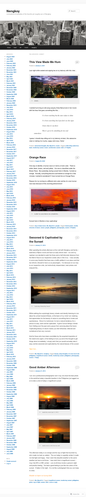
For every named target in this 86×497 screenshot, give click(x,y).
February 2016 (11, 198)
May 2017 (9, 165)
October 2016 (11, 180)
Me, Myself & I (51, 146)
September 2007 (12, 420)
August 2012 (10, 290)
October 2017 (11, 154)
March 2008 (10, 407)
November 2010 (11, 337)
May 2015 (9, 218)
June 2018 (10, 136)
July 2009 (10, 372)
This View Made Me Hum (45, 62)
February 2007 (11, 436)
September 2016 (12, 182)
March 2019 (10, 116)
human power (69, 226)
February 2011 (11, 330)
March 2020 (10, 99)
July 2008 (10, 398)
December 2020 (11, 88)
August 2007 (10, 423)
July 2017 (10, 160)
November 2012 (11, 284)
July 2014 (10, 240)
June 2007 (10, 427)
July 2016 (10, 187)
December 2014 (11, 229)
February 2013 (11, 277)
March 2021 (10, 81)
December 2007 (11, 414)
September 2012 (12, 288)
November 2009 (11, 363)
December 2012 (11, 282)
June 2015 (10, 215)
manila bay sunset (38, 148)
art (20, 47)
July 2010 (10, 346)
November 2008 (11, 390)
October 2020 (11, 92)
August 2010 (10, 343)
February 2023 (11, 63)
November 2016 (11, 178)
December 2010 (11, 334)
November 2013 (11, 257)
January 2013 (11, 279)
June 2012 (10, 295)
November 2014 (11, 231)
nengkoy (34, 47)
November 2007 (11, 416)
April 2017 (10, 167)
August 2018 (10, 132)
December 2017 (11, 149)
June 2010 (10, 348)
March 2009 (10, 381)
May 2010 (9, 350)
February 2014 (11, 251)
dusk (30, 148)
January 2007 (11, 438)
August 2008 (10, 396)
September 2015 (12, 209)
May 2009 (9, 376)
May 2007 (9, 429)
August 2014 (10, 237)
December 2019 (11, 105)
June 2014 (10, 242)
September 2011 (12, 315)
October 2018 (11, 127)
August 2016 (10, 185)
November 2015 (11, 204)
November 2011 (11, 310)
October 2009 (11, 365)
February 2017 (11, 171)
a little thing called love (72, 146)
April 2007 (10, 432)
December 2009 (11, 361)
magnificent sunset (42, 356)
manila (76, 226)
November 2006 (11, 442)
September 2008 (12, 394)
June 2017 (10, 162)
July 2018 (10, 134)
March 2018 (10, 143)
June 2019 (10, 110)
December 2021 (11, 70)
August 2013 (10, 264)
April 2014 (10, 246)
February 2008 (11, 409)
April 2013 (10, 273)
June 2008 (10, 401)
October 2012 (11, 286)
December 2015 (11, 202)
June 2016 (10, 189)
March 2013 (10, 275)
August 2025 (10, 57)
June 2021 (10, 74)
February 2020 (11, 101)
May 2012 (9, 297)
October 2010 (11, 339)
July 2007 (10, 425)
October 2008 (11, 392)
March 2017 (10, 169)
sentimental (52, 148)
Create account (11, 461)
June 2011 (10, 321)
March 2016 (10, 196)
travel (8, 47)
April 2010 (10, 352)
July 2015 (10, 213)
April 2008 (10, 405)
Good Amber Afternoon (44, 367)
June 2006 (10, 454)
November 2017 (11, 151)
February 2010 (11, 356)
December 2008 (11, 387)
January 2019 (11, 121)
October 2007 (11, 418)
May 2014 (9, 244)
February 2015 (11, 224)
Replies (68, 148)
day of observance (40, 226)
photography (60, 228)
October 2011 (11, 312)
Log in (9, 463)
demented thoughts (40, 146)
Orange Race (37, 157)
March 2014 (10, 248)
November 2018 (11, 125)
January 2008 (11, 412)
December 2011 (11, 308)
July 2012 (10, 293)
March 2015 (10, 222)
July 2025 (10, 59)
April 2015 (10, 220)
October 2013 (11, 260)
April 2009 (10, 379)
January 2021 (11, 85)
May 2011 (9, 323)
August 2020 (10, 96)
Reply (36, 357)
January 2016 (11, 200)
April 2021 (10, 79)
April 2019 (10, 114)
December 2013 (11, 255)
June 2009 (10, 374)
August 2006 (10, 449)
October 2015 (11, 207)
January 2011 (11, 332)
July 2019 (10, 107)
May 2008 (9, 403)
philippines (53, 228)
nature (43, 228)
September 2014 (12, 235)
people (58, 226)
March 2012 (10, 301)
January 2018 (11, 147)
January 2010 (11, 359)
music (26, 47)
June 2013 (10, 268)
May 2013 (9, 271)
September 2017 (12, 156)
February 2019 (11, 118)
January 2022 (11, 68)
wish (62, 148)
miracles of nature (34, 228)
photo (31, 482)
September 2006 (12, 447)
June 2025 (10, 61)
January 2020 (11, 103)
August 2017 (10, 158)
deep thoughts (63, 354)
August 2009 (10, 370)
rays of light (36, 482)
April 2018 (10, 140)
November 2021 (11, 72)
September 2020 (12, 94)
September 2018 (12, 129)
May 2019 (9, 112)
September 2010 (12, 341)
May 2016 (9, 191)
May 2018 (9, 138)
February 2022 (11, 65)
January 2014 (11, 253)
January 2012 (11, 306)
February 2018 (11, 145)
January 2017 (11, 174)
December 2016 (11, 176)
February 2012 (11, 304)
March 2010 (10, 354)
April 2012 (10, 299)
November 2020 (11, 90)
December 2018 (11, 123)
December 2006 (11, 440)
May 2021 (9, 77)
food (15, 47)
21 (77, 62)
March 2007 (10, 434)
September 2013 (12, 262)
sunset (58, 148)
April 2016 (10, 193)
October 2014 (11, 233)
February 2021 (11, 83)
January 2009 (11, 385)
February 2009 (11, 383)
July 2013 (10, 266)
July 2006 (10, 451)
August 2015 (10, 211)
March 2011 (10, 328)
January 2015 (11, 226)
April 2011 (10, 326)
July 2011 (10, 319)
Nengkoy (13, 11)
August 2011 (10, 317)
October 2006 (11, 445)
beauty (57, 354)
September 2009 (12, 368)
